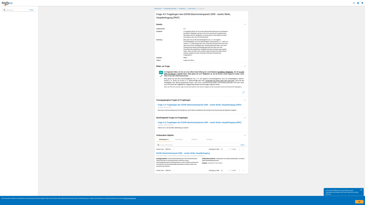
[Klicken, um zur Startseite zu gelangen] (7, 3)
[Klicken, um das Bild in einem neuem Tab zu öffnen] (243, 92)
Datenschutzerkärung (129, 198)
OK (359, 202)
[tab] (163, 139)
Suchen (31, 10)
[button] (201, 24)
